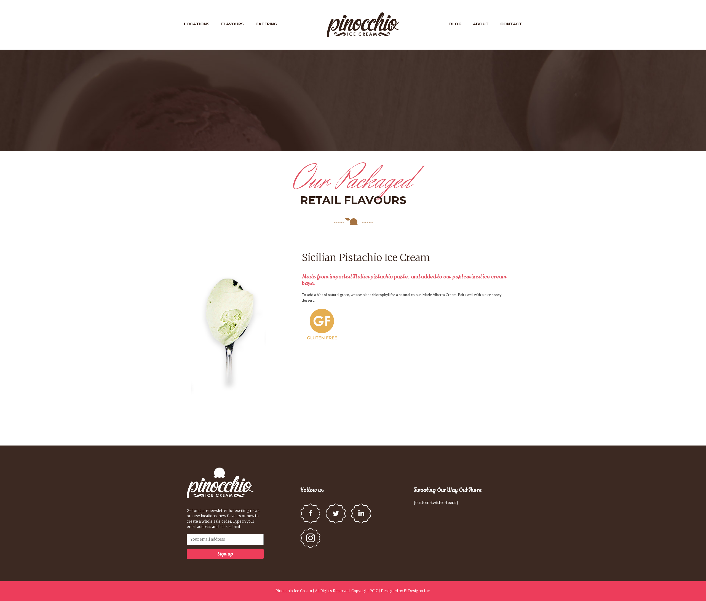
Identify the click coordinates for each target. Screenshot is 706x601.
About (481, 24)
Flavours (232, 24)
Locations (197, 24)
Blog (455, 24)
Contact (511, 24)
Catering (266, 24)
